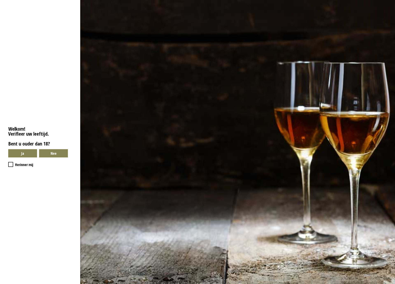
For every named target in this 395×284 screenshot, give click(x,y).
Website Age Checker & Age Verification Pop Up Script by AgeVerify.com (390, 283)
